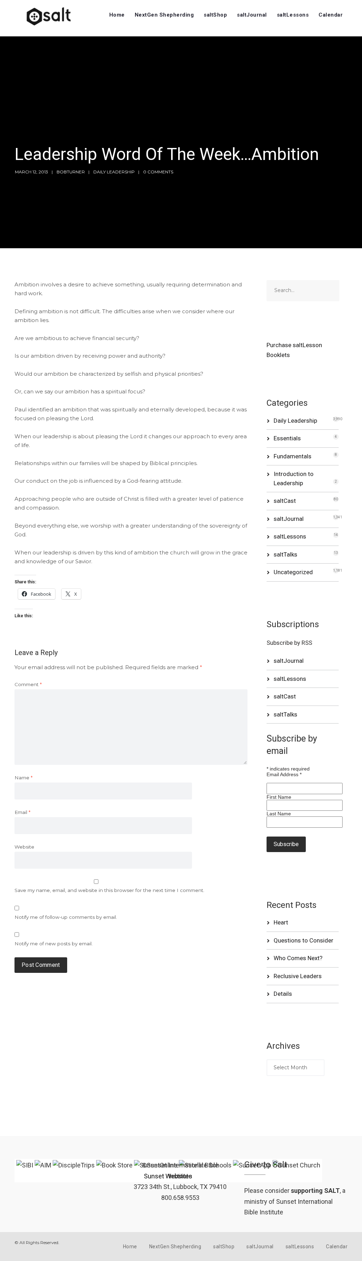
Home (117, 15)
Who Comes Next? (298, 958)
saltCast (285, 500)
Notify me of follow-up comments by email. (65, 917)
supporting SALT (315, 1190)
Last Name (279, 813)
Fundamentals (292, 456)
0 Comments (158, 171)
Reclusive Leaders (298, 976)
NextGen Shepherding (164, 15)
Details (283, 993)
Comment (28, 684)
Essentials (287, 438)
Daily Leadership (114, 171)
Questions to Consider (303, 940)
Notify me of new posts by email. (53, 943)
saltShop (215, 15)
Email (22, 812)
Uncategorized (293, 572)
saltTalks (285, 554)
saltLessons (293, 15)
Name (23, 777)
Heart (281, 922)
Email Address (284, 774)
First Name (279, 797)
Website (24, 847)
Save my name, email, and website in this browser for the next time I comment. (109, 890)
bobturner (71, 171)
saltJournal (252, 15)
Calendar (331, 15)
